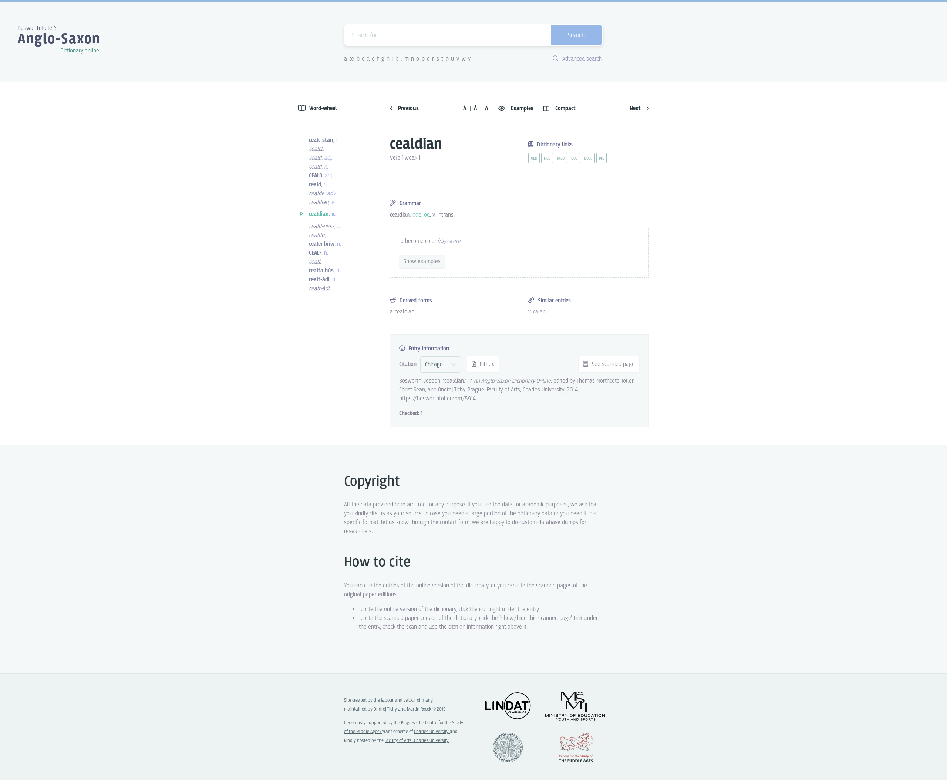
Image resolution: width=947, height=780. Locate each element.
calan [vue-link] (539, 312)
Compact (565, 108)
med (561, 159)
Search (576, 35)
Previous (408, 108)
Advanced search (581, 59)
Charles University (432, 732)
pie (601, 159)
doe (574, 159)
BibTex (486, 364)
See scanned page (612, 364)
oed (534, 159)
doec (588, 159)
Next (636, 108)
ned (547, 159)
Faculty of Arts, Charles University (417, 740)
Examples (522, 108)
